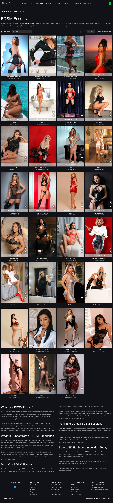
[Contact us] (106, 3)
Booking (83, 3)
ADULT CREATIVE (106, 498)
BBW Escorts (75, 485)
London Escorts (27, 3)
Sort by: (104, 31)
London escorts (65, 428)
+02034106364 (98, 487)
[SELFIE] (42, 237)
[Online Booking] (110, 3)
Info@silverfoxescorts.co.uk (102, 490)
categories (48, 3)
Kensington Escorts (56, 492)
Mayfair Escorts (55, 489)
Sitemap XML (34, 494)
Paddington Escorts (56, 494)
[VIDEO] (70, 374)
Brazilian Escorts (76, 494)
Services (58, 3)
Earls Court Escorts (56, 487)
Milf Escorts (74, 487)
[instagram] (15, 486)
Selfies (91, 31)
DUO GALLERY (68, 3)
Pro (85, 31)
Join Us (76, 3)
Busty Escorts (75, 489)
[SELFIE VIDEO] (70, 237)
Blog (89, 3)
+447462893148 (99, 485)
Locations (38, 3)
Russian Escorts (76, 492)
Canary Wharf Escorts (57, 485)
